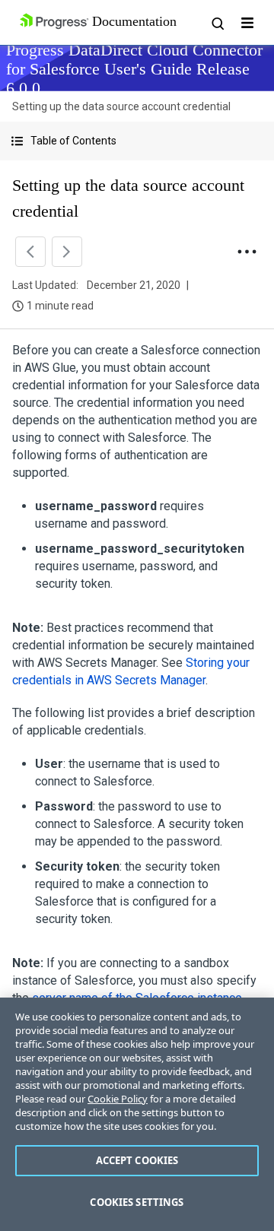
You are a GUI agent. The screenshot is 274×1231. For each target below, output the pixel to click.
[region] (137, 1114)
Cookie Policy (118, 1099)
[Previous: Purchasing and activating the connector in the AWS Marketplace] (30, 251)
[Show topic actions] (246, 251)
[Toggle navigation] (247, 23)
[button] (137, 141)
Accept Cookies (137, 1160)
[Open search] (217, 23)
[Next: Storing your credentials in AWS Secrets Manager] (67, 251)
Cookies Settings (136, 1202)
